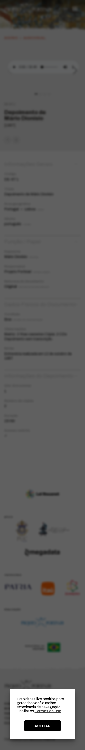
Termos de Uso (48, 711)
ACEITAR (42, 726)
